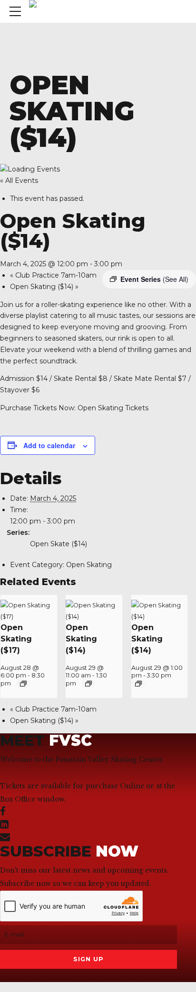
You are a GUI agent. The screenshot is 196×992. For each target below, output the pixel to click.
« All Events (19, 180)
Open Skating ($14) (44, 286)
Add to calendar (49, 445)
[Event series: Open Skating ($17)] (23, 683)
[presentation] (28, 616)
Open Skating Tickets (113, 408)
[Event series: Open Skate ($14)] (138, 683)
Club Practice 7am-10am (53, 275)
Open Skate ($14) (58, 544)
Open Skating (89, 564)
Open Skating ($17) (16, 639)
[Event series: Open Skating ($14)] (88, 683)
